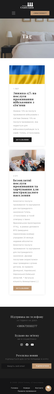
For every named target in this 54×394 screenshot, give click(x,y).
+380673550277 (27, 326)
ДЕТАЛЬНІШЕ (22, 140)
